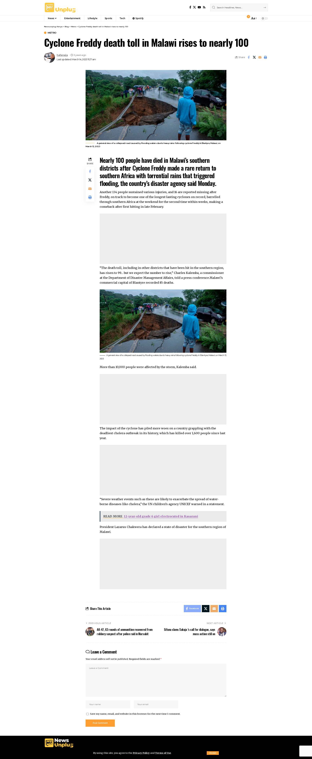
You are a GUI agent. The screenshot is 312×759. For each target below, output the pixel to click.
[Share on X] (254, 57)
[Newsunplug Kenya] (60, 7)
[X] (194, 7)
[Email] (259, 57)
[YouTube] (199, 7)
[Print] (265, 57)
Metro (52, 33)
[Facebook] (190, 7)
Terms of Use (163, 752)
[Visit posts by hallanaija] (49, 57)
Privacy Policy (141, 752)
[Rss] (204, 7)
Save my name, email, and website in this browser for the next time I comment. (135, 713)
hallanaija (62, 55)
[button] (213, 753)
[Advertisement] (163, 239)
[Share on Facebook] (248, 57)
